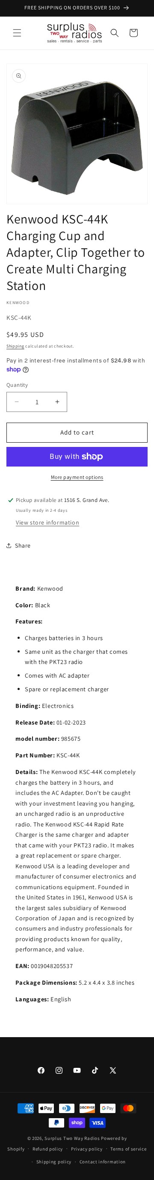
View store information (47, 522)
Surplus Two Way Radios (72, 1138)
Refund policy (48, 1149)
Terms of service (128, 1149)
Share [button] (23, 545)
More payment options (77, 477)
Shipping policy (54, 1162)
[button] (17, 32)
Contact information (103, 1162)
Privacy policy (87, 1149)
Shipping (15, 346)
